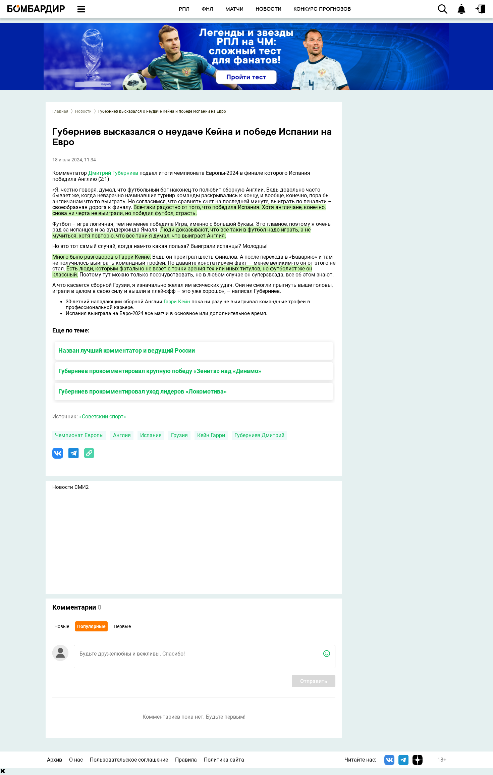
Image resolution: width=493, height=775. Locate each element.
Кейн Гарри (211, 435)
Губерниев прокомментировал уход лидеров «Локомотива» (142, 391)
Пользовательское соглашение (129, 759)
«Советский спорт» (102, 416)
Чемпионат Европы (79, 435)
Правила (186, 759)
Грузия (179, 435)
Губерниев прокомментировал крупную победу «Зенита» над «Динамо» (159, 370)
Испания (151, 435)
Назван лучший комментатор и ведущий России (126, 350)
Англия (122, 435)
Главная (60, 111)
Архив (54, 759)
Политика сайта (224, 759)
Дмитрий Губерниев (113, 173)
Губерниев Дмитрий (259, 435)
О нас (76, 759)
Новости (83, 111)
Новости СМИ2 (70, 487)
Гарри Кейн (177, 302)
